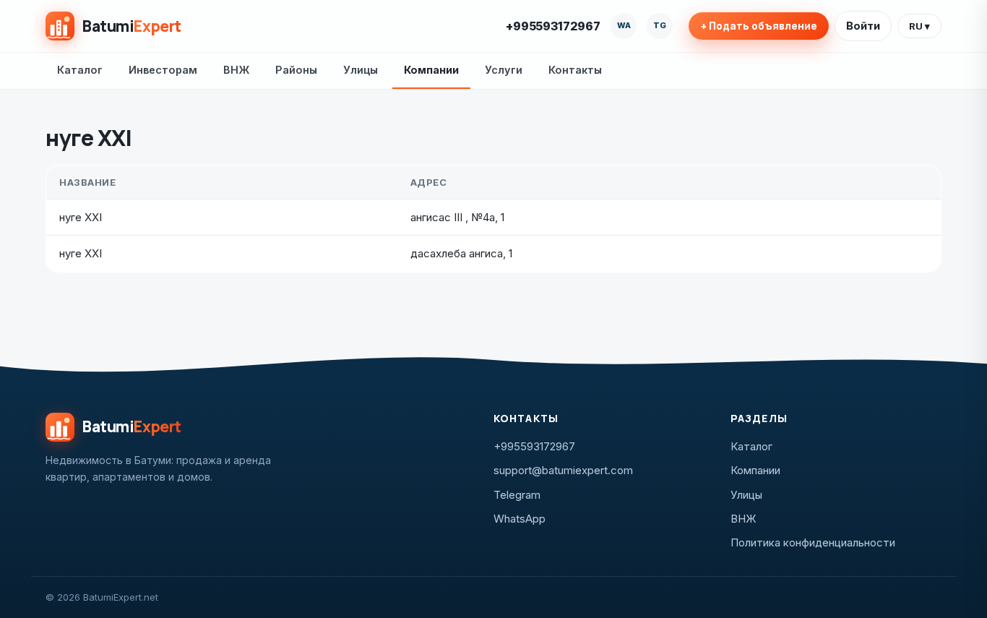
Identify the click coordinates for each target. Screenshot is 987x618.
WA (624, 25)
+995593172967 (553, 26)
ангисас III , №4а (452, 217)
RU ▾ (919, 26)
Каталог (80, 70)
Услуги (503, 70)
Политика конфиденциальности (812, 542)
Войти (863, 26)
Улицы (360, 70)
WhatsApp (520, 518)
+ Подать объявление (758, 26)
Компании (431, 70)
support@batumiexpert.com (563, 470)
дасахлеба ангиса (456, 253)
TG (659, 25)
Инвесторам (163, 70)
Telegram (517, 495)
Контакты (575, 70)
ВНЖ (236, 70)
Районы (296, 70)
